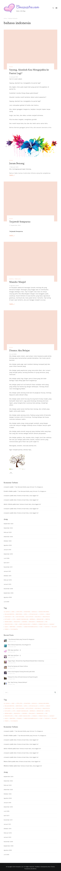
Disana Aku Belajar (19, 350)
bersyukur (19, 614)
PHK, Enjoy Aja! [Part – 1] (14, 655)
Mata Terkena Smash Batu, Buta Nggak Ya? (26, 495)
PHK (46, 621)
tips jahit (54, 626)
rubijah (34, 624)
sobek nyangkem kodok (31, 626)
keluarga (38, 616)
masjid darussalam (22, 619)
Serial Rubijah (15, 278)
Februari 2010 (8, 580)
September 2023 (8, 523)
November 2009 (8, 588)
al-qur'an (7, 611)
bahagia (34, 611)
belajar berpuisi (9, 614)
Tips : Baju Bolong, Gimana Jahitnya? (17, 682)
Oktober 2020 (7, 541)
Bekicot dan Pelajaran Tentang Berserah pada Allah (21, 671)
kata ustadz (29, 616)
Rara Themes (51, 866)
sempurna (12, 626)
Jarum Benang (16, 163)
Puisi (11, 66)
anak (12, 611)
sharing (19, 626)
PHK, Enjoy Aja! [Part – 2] (14, 650)
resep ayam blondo (24, 624)
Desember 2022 (8, 528)
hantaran (8, 616)
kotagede (7, 619)
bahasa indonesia (44, 611)
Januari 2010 (7, 584)
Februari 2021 (8, 532)
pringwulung (9, 624)
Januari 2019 (7, 549)
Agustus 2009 (8, 597)
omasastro (7, 487)
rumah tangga (43, 624)
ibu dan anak (20, 616)
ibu (13, 616)
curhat (48, 614)
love (13, 619)
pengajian (32, 621)
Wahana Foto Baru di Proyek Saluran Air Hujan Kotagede (23, 677)
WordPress (33, 868)
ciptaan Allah (33, 614)
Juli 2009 (6, 601)
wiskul (7, 629)
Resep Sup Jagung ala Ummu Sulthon (18, 666)
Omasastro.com (27, 7)
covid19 (41, 614)
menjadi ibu (40, 619)
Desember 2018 (8, 554)
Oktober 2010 (7, 575)
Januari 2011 (7, 571)
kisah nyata (46, 616)
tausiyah (47, 626)
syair (40, 626)
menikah (32, 619)
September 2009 (8, 593)
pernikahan (40, 621)
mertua (47, 619)
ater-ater (19, 611)
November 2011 (8, 567)
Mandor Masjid (17, 282)
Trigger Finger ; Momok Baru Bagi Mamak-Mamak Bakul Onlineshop (26, 661)
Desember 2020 (8, 536)
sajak (6, 626)
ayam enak (27, 611)
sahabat (51, 624)
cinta (25, 614)
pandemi (24, 621)
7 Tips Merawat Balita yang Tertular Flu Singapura (28, 487)
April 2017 (6, 562)
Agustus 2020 (8, 545)
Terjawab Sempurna (19, 221)
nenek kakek (8, 621)
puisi (16, 624)
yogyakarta (14, 629)
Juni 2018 (6, 558)
